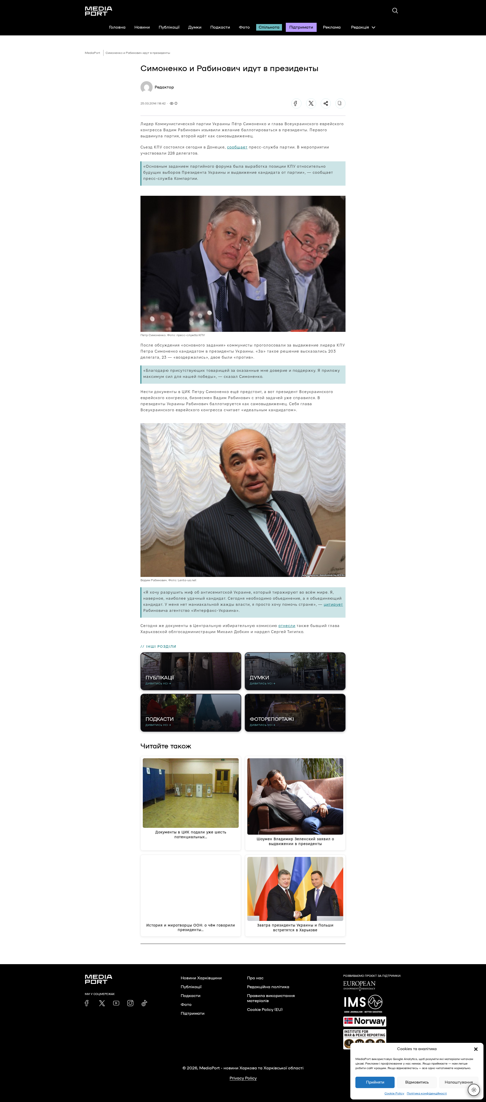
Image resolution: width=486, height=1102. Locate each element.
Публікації (169, 27)
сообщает (237, 147)
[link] (88, 1003)
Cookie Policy (394, 1093)
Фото (244, 27)
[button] (475, 1049)
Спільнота (269, 27)
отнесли (286, 625)
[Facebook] (296, 103)
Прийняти (375, 1082)
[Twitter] (311, 103)
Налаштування (459, 1082)
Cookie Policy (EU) (264, 1010)
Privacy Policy (243, 1078)
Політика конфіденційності (427, 1093)
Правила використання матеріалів (271, 998)
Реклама (332, 27)
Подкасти (220, 27)
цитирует (333, 604)
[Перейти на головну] (99, 11)
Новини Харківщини (201, 978)
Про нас (255, 978)
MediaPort (92, 52)
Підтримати (301, 27)
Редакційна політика (268, 987)
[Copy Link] (340, 103)
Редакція (360, 27)
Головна (117, 27)
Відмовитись (417, 1082)
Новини (142, 27)
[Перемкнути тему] (474, 1090)
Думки (194, 27)
